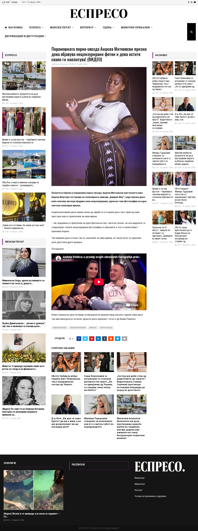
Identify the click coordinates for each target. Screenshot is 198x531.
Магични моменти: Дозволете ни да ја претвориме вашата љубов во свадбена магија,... (21, 97)
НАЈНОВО (161, 55)
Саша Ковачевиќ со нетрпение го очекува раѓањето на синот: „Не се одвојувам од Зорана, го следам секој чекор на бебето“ (98, 383)
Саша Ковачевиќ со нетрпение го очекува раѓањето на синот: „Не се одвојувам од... (185, 82)
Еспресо (35, 27)
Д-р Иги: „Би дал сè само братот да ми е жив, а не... (185, 117)
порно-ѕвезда (106, 327)
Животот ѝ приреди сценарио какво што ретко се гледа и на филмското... (23, 367)
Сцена (107, 27)
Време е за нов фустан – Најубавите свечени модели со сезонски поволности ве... (162, 194)
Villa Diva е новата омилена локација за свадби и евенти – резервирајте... (20, 184)
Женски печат (60, 27)
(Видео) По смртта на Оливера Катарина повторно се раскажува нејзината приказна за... (23, 412)
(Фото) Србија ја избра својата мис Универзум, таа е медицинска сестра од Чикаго (66, 380)
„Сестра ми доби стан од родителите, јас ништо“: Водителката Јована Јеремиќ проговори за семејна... (162, 121)
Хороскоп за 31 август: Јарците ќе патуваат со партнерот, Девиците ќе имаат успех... (162, 233)
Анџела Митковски (78, 327)
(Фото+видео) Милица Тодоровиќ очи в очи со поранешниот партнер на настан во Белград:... (185, 195)
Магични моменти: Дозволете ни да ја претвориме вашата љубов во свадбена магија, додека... (184, 158)
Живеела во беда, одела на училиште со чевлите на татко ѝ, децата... (23, 282)
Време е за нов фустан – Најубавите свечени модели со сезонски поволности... (23, 141)
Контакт (138, 490)
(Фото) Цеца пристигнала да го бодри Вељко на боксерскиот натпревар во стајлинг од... (183, 234)
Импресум (139, 478)
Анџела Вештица (60, 327)
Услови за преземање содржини (150, 496)
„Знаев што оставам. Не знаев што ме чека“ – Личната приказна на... (23, 227)
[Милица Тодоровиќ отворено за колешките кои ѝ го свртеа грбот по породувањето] (162, 143)
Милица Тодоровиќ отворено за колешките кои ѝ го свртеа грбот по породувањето (98, 422)
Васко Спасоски (61, 64)
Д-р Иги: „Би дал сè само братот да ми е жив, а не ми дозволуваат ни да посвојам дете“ (66, 422)
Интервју (87, 27)
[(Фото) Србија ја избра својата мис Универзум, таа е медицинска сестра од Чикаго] (162, 68)
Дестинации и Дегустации (24, 36)
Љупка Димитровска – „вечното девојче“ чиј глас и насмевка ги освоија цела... (23, 325)
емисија (92, 327)
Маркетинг (140, 484)
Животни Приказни (135, 27)
